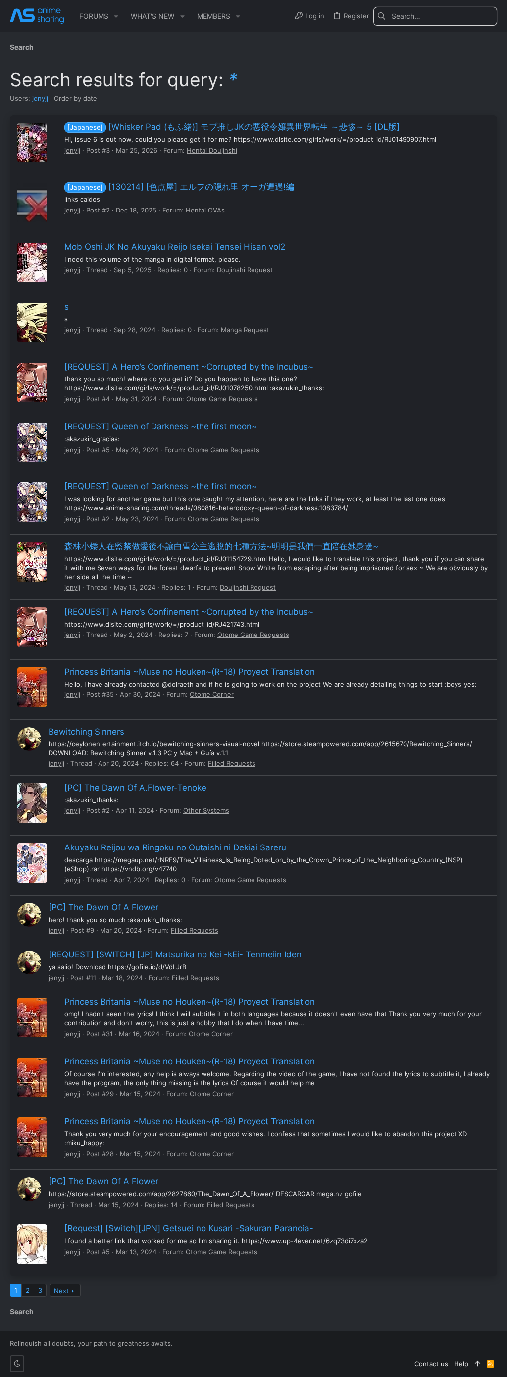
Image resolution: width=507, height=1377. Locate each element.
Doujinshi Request (245, 270)
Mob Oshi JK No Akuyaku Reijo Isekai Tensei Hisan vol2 (174, 247)
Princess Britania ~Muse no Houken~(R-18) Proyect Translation (189, 672)
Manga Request (245, 330)
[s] (32, 322)
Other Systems (206, 810)
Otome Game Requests (222, 399)
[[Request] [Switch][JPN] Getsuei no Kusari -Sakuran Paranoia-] (32, 1244)
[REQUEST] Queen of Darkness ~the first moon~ (160, 426)
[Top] (477, 1363)
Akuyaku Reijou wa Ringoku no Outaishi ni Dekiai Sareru (175, 847)
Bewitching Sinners (86, 732)
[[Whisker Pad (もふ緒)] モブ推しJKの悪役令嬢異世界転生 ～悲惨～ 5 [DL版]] (32, 142)
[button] (116, 16)
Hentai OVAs (205, 210)
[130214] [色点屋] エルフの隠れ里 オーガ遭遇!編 (180, 187)
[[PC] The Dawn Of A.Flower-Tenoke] (32, 803)
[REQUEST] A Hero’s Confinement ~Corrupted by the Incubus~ (188, 366)
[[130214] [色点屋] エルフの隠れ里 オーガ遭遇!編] (32, 202)
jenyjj (40, 98)
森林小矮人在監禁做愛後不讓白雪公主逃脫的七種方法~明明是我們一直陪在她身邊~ (221, 546)
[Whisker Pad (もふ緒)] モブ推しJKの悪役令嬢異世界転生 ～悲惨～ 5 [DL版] (233, 127)
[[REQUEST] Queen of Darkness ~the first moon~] (32, 442)
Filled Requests (231, 763)
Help (461, 1364)
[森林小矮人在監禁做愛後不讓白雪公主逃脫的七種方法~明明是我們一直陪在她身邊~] (32, 562)
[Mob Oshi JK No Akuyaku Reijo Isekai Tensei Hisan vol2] (32, 262)
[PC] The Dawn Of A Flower (103, 907)
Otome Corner (212, 694)
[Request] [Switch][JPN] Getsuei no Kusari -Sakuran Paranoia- (188, 1228)
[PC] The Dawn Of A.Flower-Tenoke (135, 788)
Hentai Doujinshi (212, 150)
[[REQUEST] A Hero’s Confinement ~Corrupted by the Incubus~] (32, 382)
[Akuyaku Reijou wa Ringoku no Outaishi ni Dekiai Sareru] (32, 863)
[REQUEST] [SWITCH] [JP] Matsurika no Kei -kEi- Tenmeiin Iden (175, 954)
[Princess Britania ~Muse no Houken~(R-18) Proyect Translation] (32, 687)
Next (61, 1291)
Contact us (431, 1364)
